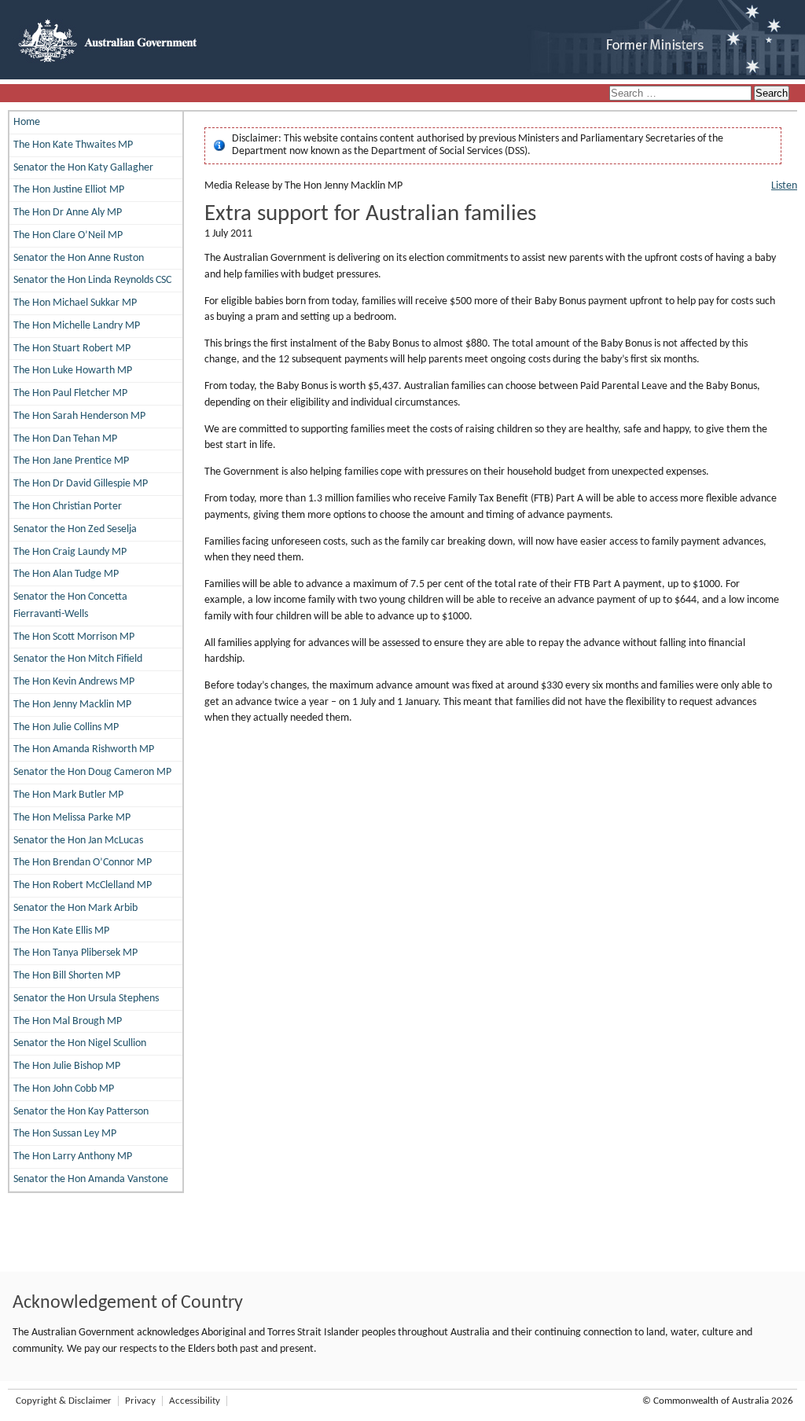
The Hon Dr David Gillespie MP (80, 484)
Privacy (140, 1401)
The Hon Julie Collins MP (66, 727)
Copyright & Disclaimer (64, 1401)
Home (26, 122)
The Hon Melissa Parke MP (71, 818)
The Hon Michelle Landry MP (76, 326)
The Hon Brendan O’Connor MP (82, 862)
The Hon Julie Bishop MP (66, 1066)
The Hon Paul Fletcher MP (70, 393)
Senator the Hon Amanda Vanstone (90, 1179)
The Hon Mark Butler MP (68, 795)
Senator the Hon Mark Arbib (75, 908)
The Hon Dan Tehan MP (65, 439)
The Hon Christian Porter (67, 506)
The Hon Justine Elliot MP (68, 190)
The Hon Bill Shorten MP (66, 976)
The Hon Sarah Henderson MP (79, 416)
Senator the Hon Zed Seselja (75, 529)
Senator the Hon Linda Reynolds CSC (92, 280)
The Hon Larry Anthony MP (72, 1156)
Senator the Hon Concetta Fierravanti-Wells (70, 605)
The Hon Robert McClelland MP (82, 885)
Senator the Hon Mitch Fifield (77, 659)
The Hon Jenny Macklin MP (72, 704)
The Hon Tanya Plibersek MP (75, 953)
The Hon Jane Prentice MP (71, 461)
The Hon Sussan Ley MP (64, 1134)
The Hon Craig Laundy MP (70, 552)
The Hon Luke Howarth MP (72, 370)
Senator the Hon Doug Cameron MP (92, 772)
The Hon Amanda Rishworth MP (83, 749)
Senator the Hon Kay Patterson (81, 1112)
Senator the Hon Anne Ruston (78, 258)
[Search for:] (681, 94)
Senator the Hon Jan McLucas (78, 840)
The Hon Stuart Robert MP (71, 348)
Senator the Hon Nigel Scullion (79, 1043)
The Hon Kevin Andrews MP (73, 682)
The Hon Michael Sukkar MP (75, 303)
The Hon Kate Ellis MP (61, 931)
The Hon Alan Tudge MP (66, 574)
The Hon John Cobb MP (63, 1089)
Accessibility (194, 1401)
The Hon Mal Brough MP (67, 1021)
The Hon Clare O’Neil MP (68, 235)
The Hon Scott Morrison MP (73, 637)
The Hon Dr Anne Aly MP (67, 212)
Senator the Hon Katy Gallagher (83, 168)
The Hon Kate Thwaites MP (73, 145)
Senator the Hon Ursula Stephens (86, 998)
